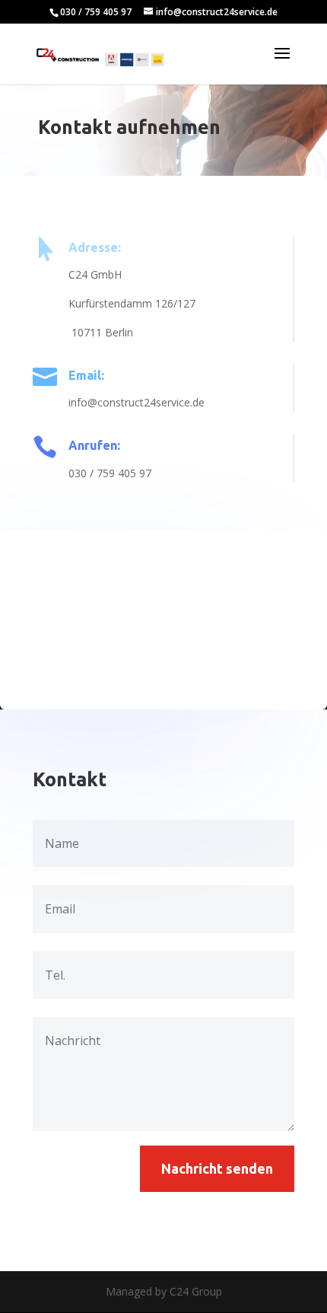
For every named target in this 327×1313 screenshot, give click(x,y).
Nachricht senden (217, 1168)
